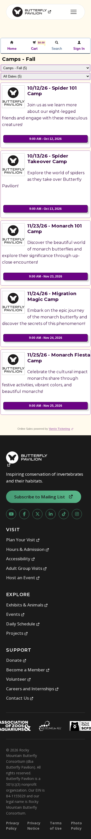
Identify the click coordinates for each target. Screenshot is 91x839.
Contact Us (20, 698)
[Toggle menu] (74, 12)
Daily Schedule (23, 624)
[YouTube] (11, 514)
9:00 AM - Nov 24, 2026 (45, 338)
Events (15, 614)
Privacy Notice (33, 826)
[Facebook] (24, 514)
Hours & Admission (27, 549)
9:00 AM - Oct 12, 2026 (45, 139)
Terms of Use (56, 826)
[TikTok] (64, 514)
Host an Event (23, 577)
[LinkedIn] (51, 514)
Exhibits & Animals (27, 605)
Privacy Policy (12, 826)
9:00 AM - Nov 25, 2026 (45, 406)
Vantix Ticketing (61, 428)
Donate (16, 660)
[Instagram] (77, 514)
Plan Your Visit (23, 540)
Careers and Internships (32, 689)
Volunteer (18, 679)
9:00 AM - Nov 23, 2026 (45, 276)
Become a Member (28, 670)
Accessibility (20, 559)
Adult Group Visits (26, 568)
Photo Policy (76, 826)
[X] (37, 514)
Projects (17, 633)
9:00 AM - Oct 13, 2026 (45, 209)
